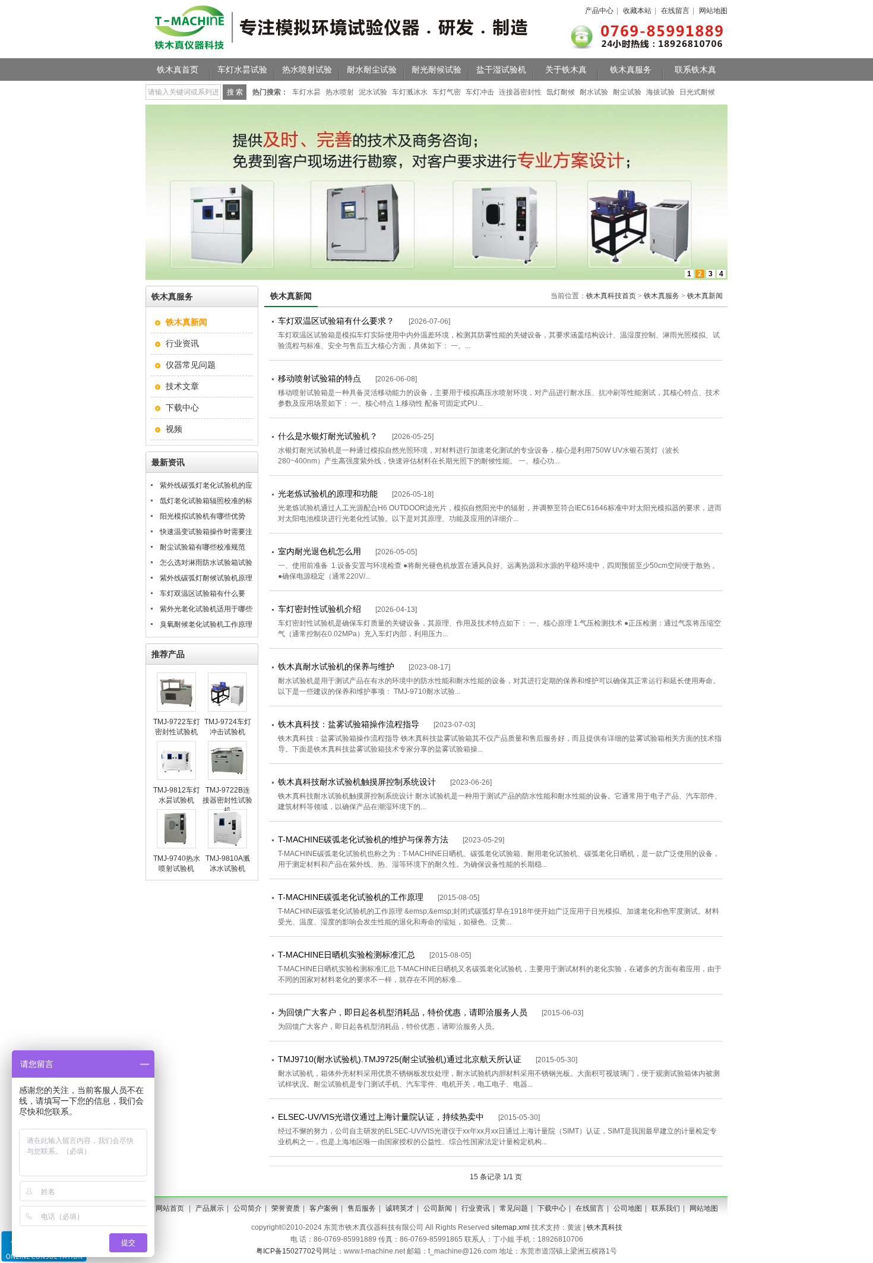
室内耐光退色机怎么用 (319, 551)
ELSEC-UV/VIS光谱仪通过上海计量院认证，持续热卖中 (381, 1117)
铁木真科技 (604, 1227)
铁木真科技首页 (611, 296)
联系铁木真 (695, 69)
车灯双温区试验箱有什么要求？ (336, 321)
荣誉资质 (285, 1208)
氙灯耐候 (560, 92)
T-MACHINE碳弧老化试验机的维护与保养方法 (363, 839)
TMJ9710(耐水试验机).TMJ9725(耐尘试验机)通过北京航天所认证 (399, 1059)
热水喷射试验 (307, 69)
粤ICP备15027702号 (289, 1251)
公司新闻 (437, 1208)
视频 (174, 429)
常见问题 (513, 1208)
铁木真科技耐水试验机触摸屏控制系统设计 (357, 782)
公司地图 (627, 1208)
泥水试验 (373, 92)
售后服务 (361, 1208)
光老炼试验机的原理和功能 (328, 493)
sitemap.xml (510, 1227)
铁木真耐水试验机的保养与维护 (336, 666)
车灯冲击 (480, 92)
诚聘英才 (399, 1208)
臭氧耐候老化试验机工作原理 (206, 624)
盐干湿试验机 (501, 69)
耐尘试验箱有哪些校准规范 (202, 547)
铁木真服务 (630, 69)
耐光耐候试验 (436, 69)
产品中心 (599, 11)
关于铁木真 (566, 69)
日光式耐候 (697, 92)
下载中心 (182, 407)
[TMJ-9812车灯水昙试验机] (176, 777)
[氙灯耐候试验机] (437, 277)
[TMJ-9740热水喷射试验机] (176, 846)
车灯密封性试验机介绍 (319, 609)
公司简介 (247, 1208)
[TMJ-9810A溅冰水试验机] (227, 846)
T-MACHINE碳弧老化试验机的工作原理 (350, 897)
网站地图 (713, 11)
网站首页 (170, 1208)
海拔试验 (660, 92)
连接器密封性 (520, 92)
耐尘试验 (627, 92)
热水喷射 (339, 92)
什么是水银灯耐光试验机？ (328, 436)
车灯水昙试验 (242, 69)
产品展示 (209, 1208)
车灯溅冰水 (410, 92)
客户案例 (323, 1208)
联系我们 (665, 1208)
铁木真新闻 (705, 296)
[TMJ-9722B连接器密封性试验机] (227, 777)
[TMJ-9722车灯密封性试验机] (176, 709)
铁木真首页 (177, 69)
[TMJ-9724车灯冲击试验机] (227, 709)
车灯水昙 (306, 92)
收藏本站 (637, 11)
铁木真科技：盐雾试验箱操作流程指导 (348, 724)
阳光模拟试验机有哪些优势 (202, 516)
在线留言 (675, 11)
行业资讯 (182, 343)
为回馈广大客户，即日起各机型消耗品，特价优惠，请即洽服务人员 (402, 1012)
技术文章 (182, 386)
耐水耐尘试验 (372, 69)
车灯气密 (446, 92)
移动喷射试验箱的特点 (319, 378)
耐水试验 (594, 92)
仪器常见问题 (191, 365)
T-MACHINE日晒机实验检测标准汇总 (346, 954)
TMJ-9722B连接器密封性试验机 (227, 800)
